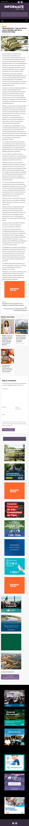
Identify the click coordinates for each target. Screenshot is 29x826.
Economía (4, 26)
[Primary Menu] (2, 20)
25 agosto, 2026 (6, 346)
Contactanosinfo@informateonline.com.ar (10, 677)
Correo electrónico (18, 407)
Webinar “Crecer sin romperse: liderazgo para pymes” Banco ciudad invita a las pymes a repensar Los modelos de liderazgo (7, 340)
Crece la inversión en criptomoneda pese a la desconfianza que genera (15, 308)
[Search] (26, 21)
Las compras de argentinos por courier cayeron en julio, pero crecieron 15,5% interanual (7, 368)
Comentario (5, 388)
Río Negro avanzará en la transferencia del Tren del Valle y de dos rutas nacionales (21, 338)
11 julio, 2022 (5, 34)
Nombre (4, 407)
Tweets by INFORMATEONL (7, 671)
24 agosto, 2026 (20, 343)
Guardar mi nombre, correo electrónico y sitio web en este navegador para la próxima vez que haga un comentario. (14, 423)
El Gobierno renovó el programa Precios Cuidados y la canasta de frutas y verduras (13, 303)
